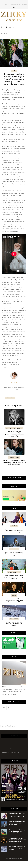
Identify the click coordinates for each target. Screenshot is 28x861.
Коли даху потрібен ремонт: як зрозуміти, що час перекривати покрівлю (14, 623)
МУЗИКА (14, 70)
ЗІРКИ (10, 858)
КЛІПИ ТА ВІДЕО (10, 428)
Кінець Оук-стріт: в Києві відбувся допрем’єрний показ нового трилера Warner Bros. (14, 577)
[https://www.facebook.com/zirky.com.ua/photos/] (8, 708)
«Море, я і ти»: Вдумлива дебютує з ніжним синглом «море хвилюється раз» (14, 553)
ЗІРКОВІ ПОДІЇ (12, 572)
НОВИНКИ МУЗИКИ (14, 457)
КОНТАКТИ (5, 745)
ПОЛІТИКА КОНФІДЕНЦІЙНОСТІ (10, 753)
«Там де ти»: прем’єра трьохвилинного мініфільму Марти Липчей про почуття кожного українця (14, 433)
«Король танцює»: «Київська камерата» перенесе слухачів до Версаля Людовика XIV (14, 600)
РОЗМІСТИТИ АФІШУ (7, 749)
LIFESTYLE (14, 525)
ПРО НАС (4, 741)
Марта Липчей (10, 398)
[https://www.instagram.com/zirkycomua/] (4, 708)
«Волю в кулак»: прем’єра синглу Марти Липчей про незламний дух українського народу (14, 462)
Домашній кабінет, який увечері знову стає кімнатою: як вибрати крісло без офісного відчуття (14, 530)
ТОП (19, 572)
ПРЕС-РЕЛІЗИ (14, 618)
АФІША (14, 595)
